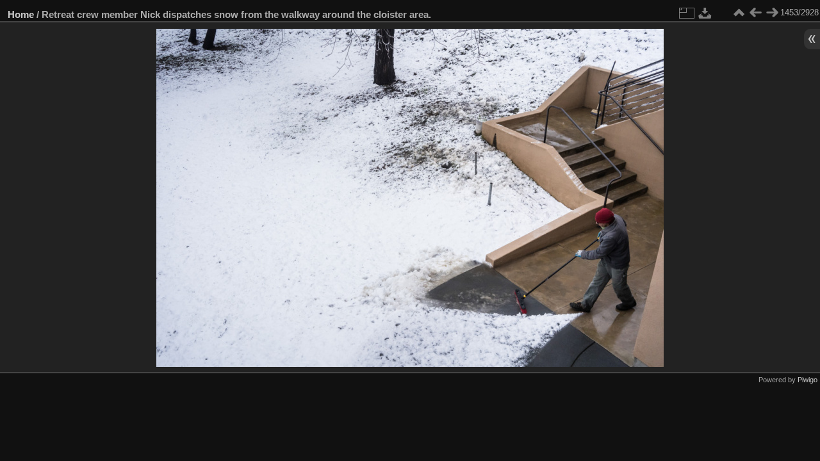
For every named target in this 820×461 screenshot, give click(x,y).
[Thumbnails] (738, 12)
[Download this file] (705, 12)
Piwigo (807, 380)
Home (21, 14)
